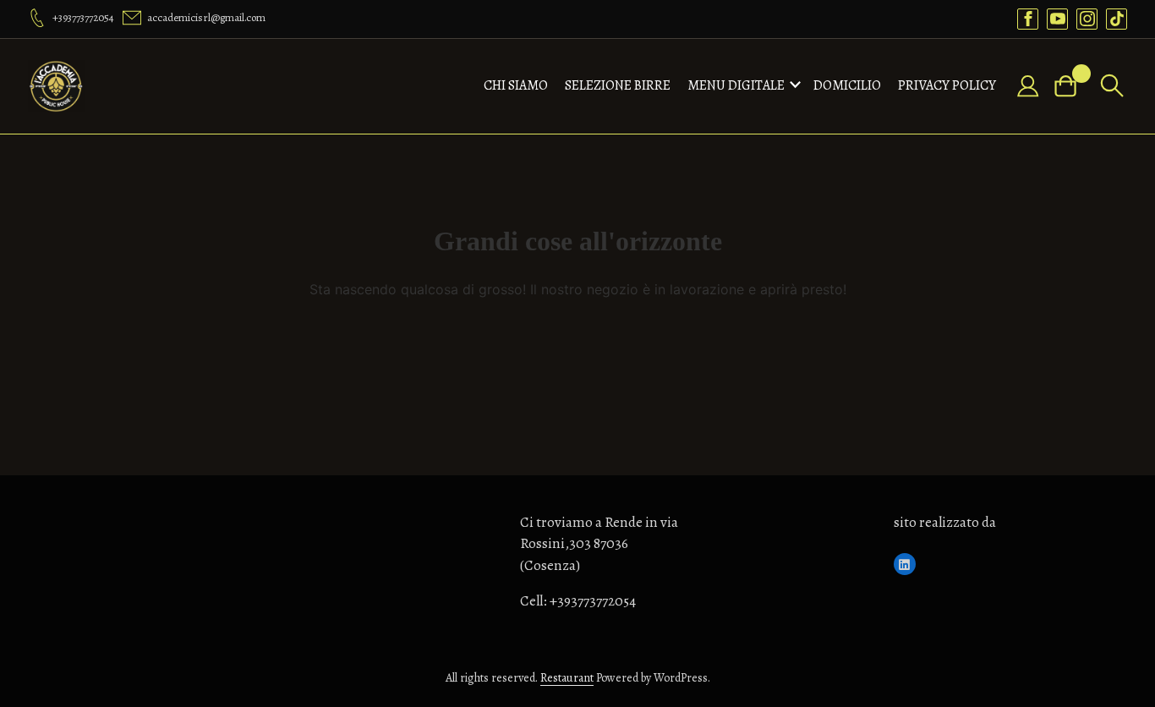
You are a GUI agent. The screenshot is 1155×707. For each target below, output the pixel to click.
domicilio (847, 85)
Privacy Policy (947, 85)
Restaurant (567, 678)
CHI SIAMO (516, 85)
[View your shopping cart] (1072, 85)
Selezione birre (618, 85)
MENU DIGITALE (736, 85)
